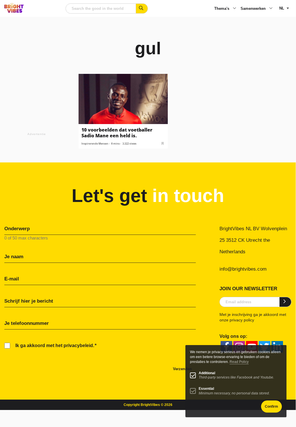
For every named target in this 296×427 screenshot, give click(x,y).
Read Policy (239, 362)
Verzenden (182, 369)
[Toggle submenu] (234, 9)
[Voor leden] (162, 143)
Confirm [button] (271, 406)
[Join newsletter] (285, 302)
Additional (207, 373)
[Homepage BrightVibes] (14, 11)
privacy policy (242, 320)
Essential (206, 389)
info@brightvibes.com (243, 269)
